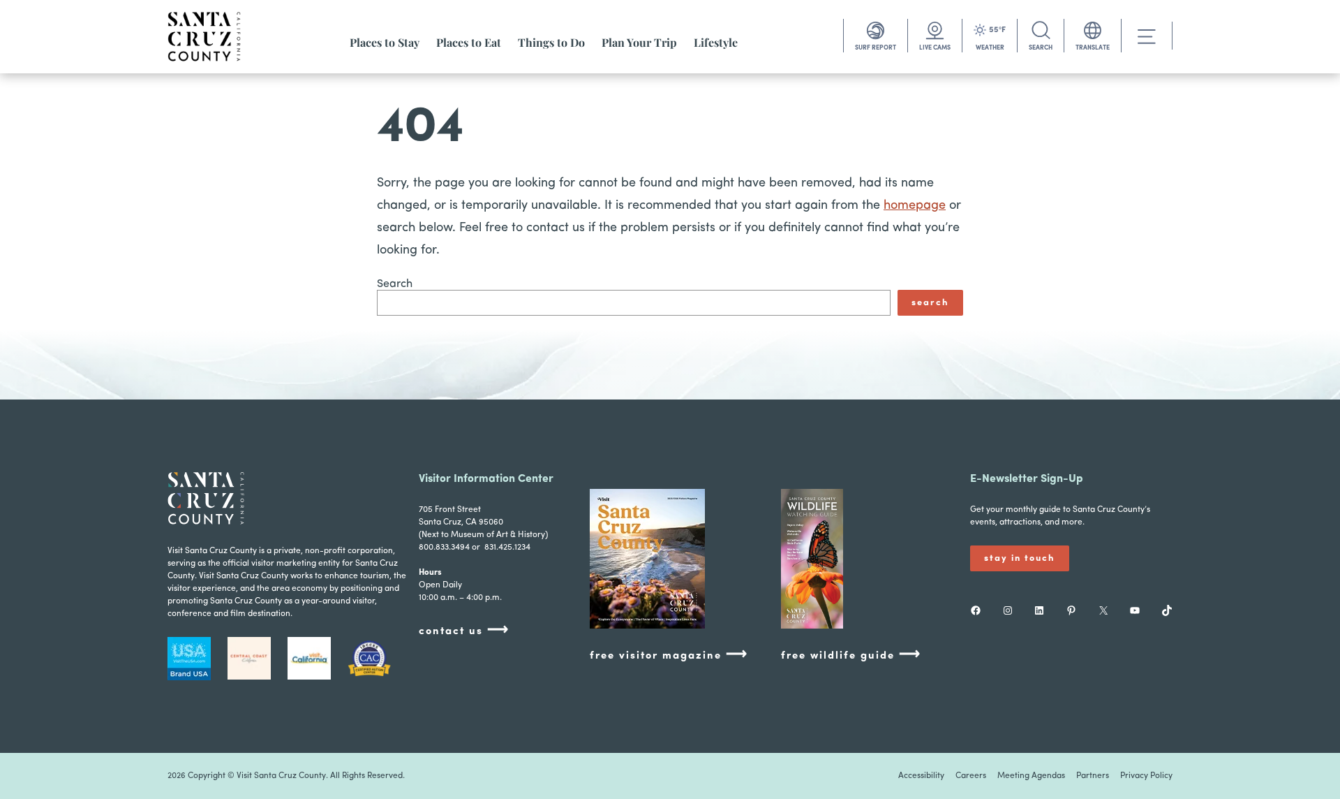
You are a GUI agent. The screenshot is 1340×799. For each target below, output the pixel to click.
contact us (464, 630)
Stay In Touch (1019, 558)
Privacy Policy (1146, 776)
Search (394, 284)
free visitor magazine (669, 654)
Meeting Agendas (1031, 776)
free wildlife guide (851, 654)
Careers (970, 776)
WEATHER (990, 48)
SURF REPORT (875, 48)
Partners (1092, 776)
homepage (915, 206)
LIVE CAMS (935, 48)
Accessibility (921, 776)
